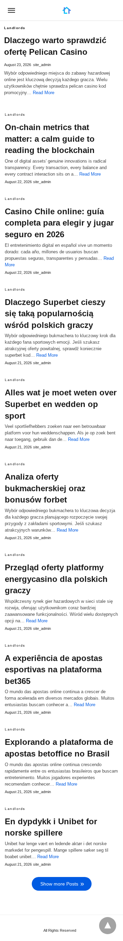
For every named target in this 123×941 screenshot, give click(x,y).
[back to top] (107, 925)
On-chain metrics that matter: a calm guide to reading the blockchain (50, 139)
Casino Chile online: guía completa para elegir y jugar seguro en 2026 (59, 223)
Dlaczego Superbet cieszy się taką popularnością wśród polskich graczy (55, 313)
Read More (43, 92)
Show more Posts (59, 884)
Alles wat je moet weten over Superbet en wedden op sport (61, 404)
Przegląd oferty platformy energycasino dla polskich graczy (56, 579)
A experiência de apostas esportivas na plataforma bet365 (53, 669)
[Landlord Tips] (66, 10)
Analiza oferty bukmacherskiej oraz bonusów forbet (45, 488)
